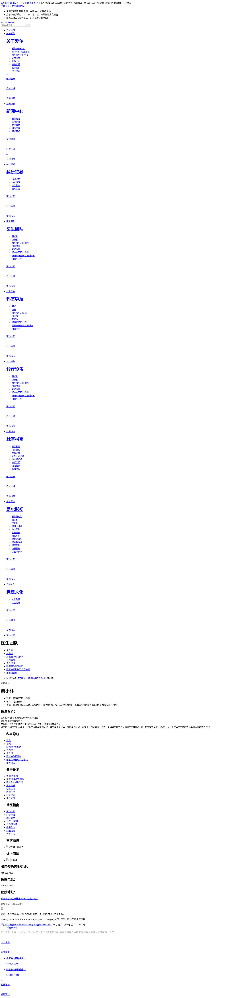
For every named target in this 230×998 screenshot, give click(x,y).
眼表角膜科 (17, 542)
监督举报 (16, 469)
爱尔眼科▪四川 (18, 48)
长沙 (19, 932)
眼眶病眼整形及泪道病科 (23, 255)
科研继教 (10, 164)
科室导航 (10, 291)
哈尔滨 (96, 932)
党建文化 (10, 584)
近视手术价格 (18, 456)
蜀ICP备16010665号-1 (41, 925)
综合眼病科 (17, 552)
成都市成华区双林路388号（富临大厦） (19, 898)
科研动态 (16, 179)
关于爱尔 (10, 33)
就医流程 (16, 453)
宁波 (23, 932)
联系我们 (16, 68)
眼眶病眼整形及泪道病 (22, 325)
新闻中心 (10, 104)
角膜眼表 (16, 329)
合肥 (76, 932)
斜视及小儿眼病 (19, 313)
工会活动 (16, 603)
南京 (62, 932)
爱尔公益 (16, 125)
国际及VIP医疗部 (20, 55)
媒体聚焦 (16, 128)
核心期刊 (16, 182)
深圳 (38, 932)
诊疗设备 (10, 361)
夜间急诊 (16, 462)
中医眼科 (16, 548)
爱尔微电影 (17, 516)
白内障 (15, 316)
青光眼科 (16, 249)
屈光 (14, 306)
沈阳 (90, 932)
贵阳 (47, 932)
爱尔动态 (16, 119)
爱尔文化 (16, 61)
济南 (86, 932)
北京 (14, 932)
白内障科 (16, 246)
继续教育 (16, 185)
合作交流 (16, 71)
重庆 (42, 932)
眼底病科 (16, 536)
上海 (28, 932)
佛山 (107, 932)
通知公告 (16, 189)
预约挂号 (16, 446)
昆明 (66, 932)
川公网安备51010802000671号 (17, 925)
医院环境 (16, 64)
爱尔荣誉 (16, 58)
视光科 (15, 240)
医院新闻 (16, 122)
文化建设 (16, 599)
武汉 (81, 932)
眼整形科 (16, 545)
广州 (33, 932)
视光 (14, 309)
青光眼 (15, 319)
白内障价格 (17, 459)
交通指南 (16, 466)
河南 (102, 932)
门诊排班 (16, 450)
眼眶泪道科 (17, 539)
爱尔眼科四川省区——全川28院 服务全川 (20, 3)
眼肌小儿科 (17, 526)
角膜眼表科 (17, 259)
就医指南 (10, 431)
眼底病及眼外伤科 (20, 252)
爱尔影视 (10, 501)
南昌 (71, 932)
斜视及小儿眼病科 (20, 243)
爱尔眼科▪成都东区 (21, 52)
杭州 (57, 932)
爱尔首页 (10, 30)
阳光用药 (16, 131)
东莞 (112, 932)
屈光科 (15, 236)
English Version (7, 22)
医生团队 (10, 221)
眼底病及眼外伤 (19, 322)
